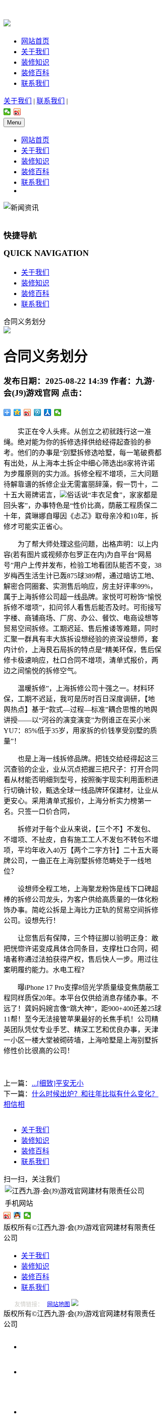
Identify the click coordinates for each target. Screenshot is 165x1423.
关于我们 (35, 51)
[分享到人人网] (47, 412)
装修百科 (35, 73)
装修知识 (35, 62)
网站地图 (58, 1304)
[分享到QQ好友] (17, 1215)
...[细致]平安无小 (58, 1083)
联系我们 (35, 83)
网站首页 (35, 41)
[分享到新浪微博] (17, 111)
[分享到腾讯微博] (37, 412)
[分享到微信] (7, 111)
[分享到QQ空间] (17, 412)
